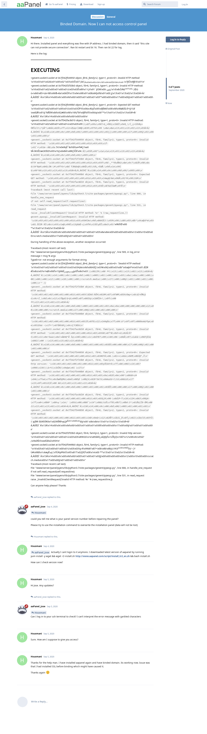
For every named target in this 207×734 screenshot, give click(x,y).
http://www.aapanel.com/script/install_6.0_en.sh (103, 556)
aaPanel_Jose (42, 552)
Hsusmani (40, 512)
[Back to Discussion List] (4, 4)
